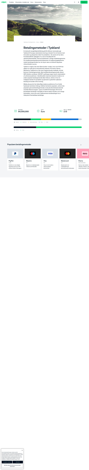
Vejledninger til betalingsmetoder (29, 42)
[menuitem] (12, 2)
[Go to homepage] (3, 2)
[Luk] (22, 450)
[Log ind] (78, 2)
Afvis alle (18, 462)
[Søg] (75, 2)
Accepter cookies (7, 462)
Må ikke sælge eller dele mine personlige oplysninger (12, 466)
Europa (37, 42)
